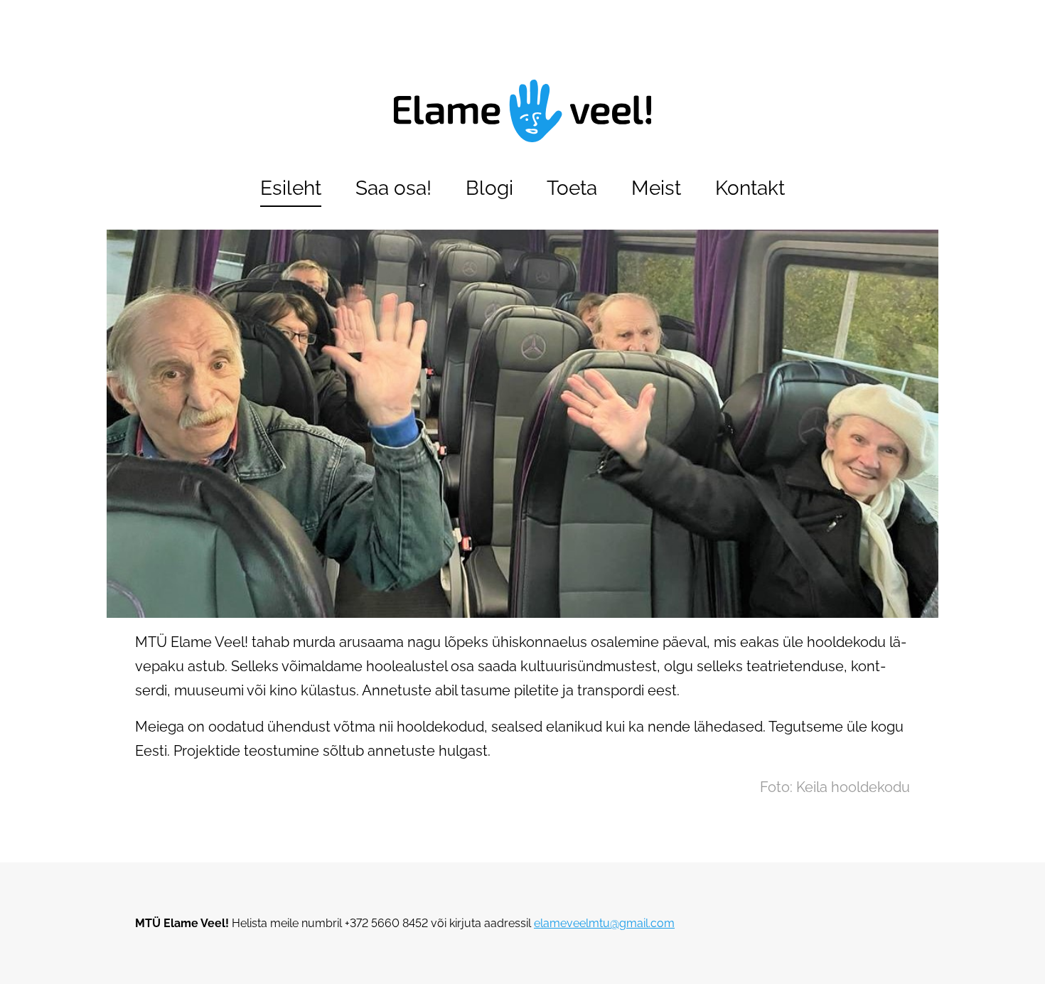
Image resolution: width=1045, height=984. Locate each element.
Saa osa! (393, 188)
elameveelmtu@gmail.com (604, 923)
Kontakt (750, 188)
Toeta (572, 188)
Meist (656, 188)
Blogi (489, 188)
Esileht (290, 188)
